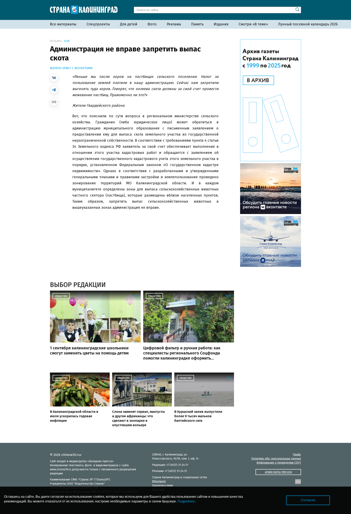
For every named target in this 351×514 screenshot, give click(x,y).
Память (197, 24)
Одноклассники (162, 485)
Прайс (297, 454)
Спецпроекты (98, 24)
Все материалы (63, 24)
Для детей (128, 24)
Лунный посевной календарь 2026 (308, 24)
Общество (61, 296)
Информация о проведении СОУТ (279, 462)
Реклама (174, 24)
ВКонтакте (159, 481)
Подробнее (186, 501)
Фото (152, 24)
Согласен (308, 500)
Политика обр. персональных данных (276, 458)
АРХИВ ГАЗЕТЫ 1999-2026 (278, 472)
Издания (221, 24)
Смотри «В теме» (253, 24)
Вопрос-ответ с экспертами (71, 68)
